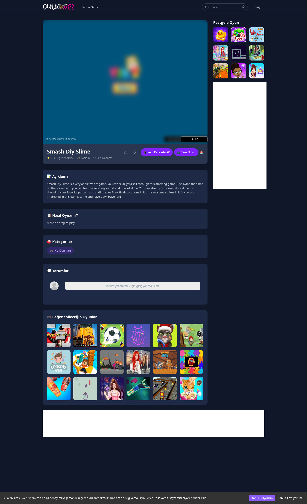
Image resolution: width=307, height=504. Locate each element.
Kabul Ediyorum (262, 498)
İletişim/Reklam (91, 7)
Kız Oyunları (60, 251)
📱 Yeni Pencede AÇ (157, 152)
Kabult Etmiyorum (290, 498)
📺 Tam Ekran (186, 152)
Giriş (257, 7)
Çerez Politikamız (157, 498)
